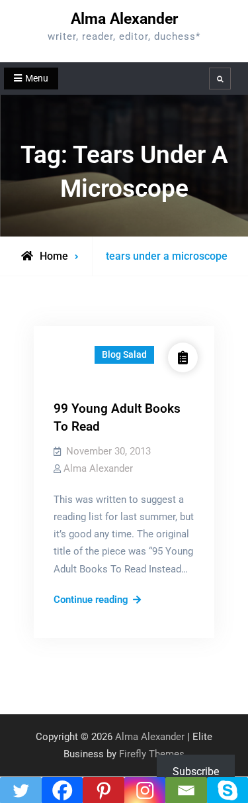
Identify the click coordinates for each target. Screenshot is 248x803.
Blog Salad (124, 354)
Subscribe (196, 771)
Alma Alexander (124, 19)
